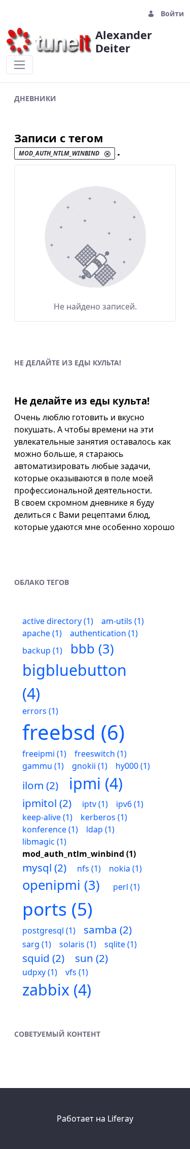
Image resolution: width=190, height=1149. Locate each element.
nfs (89, 868)
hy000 (133, 765)
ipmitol (46, 803)
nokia (125, 868)
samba (108, 929)
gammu (43, 765)
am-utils (122, 621)
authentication (104, 633)
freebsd (73, 732)
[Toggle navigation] (19, 64)
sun (91, 958)
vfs (76, 972)
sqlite (120, 944)
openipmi (61, 885)
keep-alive (47, 817)
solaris (77, 944)
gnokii (89, 765)
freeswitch (100, 753)
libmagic (44, 841)
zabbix (56, 989)
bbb (92, 649)
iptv (95, 804)
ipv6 (129, 804)
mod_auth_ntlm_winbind (79, 853)
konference (50, 829)
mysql (44, 867)
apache (42, 633)
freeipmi (44, 753)
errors (40, 711)
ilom (40, 785)
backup (42, 650)
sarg (36, 944)
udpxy (39, 972)
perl (126, 886)
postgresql (48, 930)
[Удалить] (107, 153)
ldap (100, 829)
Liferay (120, 1118)
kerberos (104, 817)
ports (57, 908)
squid (43, 958)
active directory (57, 621)
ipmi (96, 783)
